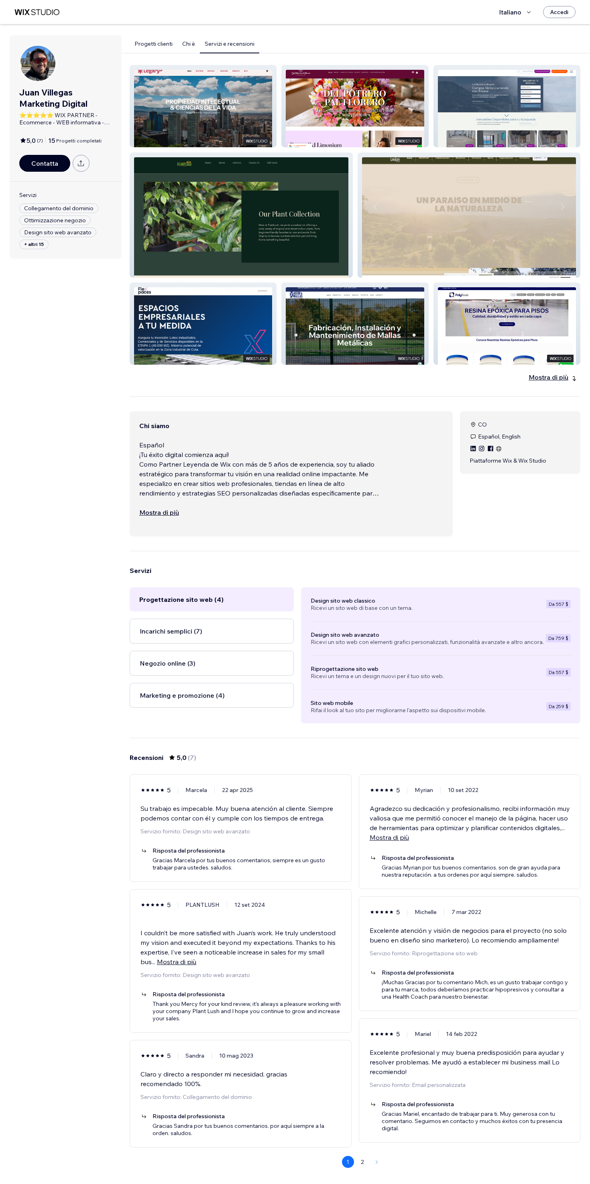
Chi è (188, 43)
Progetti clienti (153, 43)
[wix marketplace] (36, 12)
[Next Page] (377, 1162)
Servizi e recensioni (229, 43)
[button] (203, 106)
